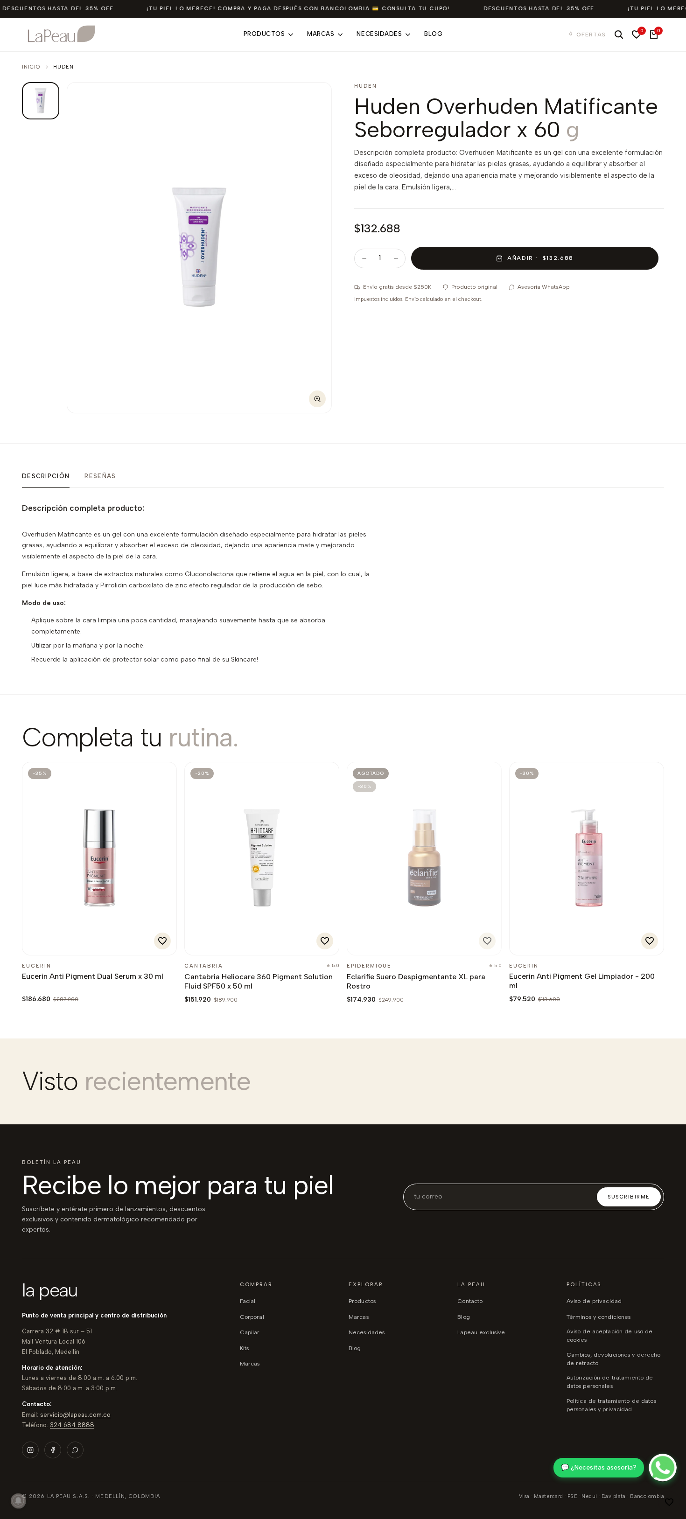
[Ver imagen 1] (40, 100)
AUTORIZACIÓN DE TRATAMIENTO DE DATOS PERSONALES (610, 1381)
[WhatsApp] (75, 1450)
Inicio (31, 67)
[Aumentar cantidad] (395, 258)
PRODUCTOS (362, 1300)
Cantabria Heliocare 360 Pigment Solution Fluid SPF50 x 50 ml (258, 981)
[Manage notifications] (18, 1500)
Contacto (470, 1300)
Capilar (250, 1332)
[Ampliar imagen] (317, 398)
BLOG (355, 1348)
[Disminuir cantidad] (364, 258)
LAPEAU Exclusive (481, 1332)
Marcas (250, 1363)
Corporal (252, 1316)
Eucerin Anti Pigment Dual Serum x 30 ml (92, 976)
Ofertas (591, 34)
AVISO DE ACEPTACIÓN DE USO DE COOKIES (610, 1335)
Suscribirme (629, 1197)
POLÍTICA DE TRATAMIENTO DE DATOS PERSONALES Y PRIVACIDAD (611, 1405)
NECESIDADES (367, 1332)
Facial (248, 1300)
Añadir (53, 943)
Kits (244, 1348)
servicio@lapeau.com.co (75, 1414)
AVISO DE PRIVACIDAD (594, 1300)
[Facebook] (52, 1450)
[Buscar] (619, 34)
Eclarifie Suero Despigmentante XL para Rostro (416, 981)
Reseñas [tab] (100, 476)
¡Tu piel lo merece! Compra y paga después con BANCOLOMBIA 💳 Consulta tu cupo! (298, 9)
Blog (463, 1316)
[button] (669, 1502)
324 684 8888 (72, 1424)
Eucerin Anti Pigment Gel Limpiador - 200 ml (582, 981)
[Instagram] (30, 1450)
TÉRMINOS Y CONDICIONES (599, 1316)
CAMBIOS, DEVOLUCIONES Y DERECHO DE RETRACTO (614, 1358)
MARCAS (359, 1316)
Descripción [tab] (46, 476)
